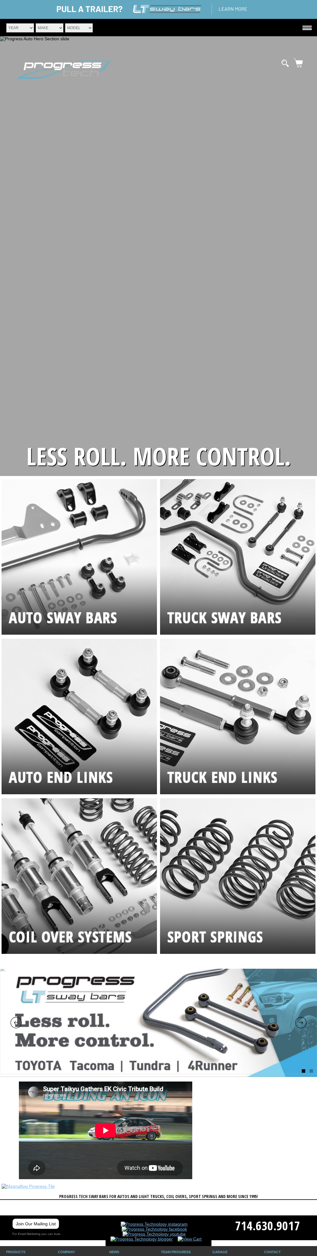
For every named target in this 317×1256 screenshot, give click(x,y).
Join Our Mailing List (36, 1223)
